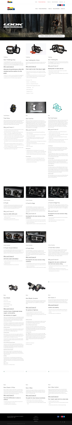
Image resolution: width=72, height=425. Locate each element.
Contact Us (63, 8)
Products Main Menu (42, 8)
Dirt (27, 115)
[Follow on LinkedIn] (64, 5)
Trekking (5, 57)
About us (50, 8)
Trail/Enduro (6, 115)
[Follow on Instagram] (62, 5)
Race (5, 295)
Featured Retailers (56, 8)
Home (36, 8)
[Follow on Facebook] (58, 5)
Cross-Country (7, 200)
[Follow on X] (60, 5)
